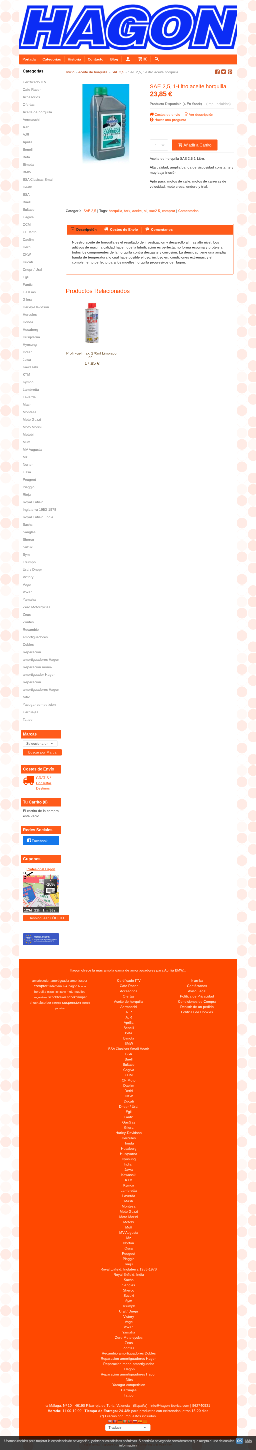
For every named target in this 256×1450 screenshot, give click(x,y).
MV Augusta (32, 450)
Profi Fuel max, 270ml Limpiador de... (92, 355)
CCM (27, 224)
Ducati (28, 262)
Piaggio (28, 487)
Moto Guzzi (32, 420)
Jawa (27, 360)
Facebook (40, 841)
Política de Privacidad (197, 996)
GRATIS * (43, 778)
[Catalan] (145, 1421)
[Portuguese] (130, 1421)
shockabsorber (40, 1002)
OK (239, 1441)
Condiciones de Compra (197, 1002)
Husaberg (30, 330)
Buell (26, 202)
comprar (168, 211)
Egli (25, 277)
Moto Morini (32, 427)
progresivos (40, 997)
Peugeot (29, 480)
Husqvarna (31, 337)
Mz (25, 457)
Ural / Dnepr (32, 570)
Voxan (27, 592)
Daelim (28, 240)
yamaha (59, 1008)
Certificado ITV (34, 82)
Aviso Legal (197, 991)
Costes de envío (167, 114)
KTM (26, 374)
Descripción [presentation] (86, 230)
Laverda (29, 397)
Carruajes (30, 712)
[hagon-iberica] (128, 27)
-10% (50, 884)
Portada (29, 59)
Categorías (51, 59)
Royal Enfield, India (38, 517)
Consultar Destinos (43, 785)
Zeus (27, 614)
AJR (26, 134)
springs (56, 1002)
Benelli (28, 150)
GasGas (29, 292)
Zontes (28, 622)
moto (70, 992)
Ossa (27, 472)
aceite (137, 211)
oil (145, 211)
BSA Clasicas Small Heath (38, 183)
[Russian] (135, 1421)
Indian (27, 352)
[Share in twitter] (223, 72)
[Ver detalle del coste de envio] (29, 781)
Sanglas (29, 532)
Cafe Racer (32, 90)
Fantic (27, 284)
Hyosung (30, 344)
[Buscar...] (157, 59)
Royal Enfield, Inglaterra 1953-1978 (39, 506)
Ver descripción (201, 114)
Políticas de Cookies (197, 1012)
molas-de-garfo (56, 991)
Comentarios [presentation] (161, 230)
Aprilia (27, 142)
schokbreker (57, 997)
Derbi (27, 247)
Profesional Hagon (40, 869)
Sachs (27, 524)
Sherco (28, 540)
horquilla (115, 211)
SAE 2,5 (90, 211)
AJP (26, 127)
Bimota (28, 164)
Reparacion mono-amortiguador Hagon (39, 670)
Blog (114, 59)
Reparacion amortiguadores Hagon (41, 656)
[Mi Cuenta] (127, 59)
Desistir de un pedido (197, 1007)
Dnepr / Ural (32, 270)
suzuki (86, 1002)
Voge (27, 584)
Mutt (26, 442)
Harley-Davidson (36, 307)
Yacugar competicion (39, 704)
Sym (26, 554)
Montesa (29, 412)
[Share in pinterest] (230, 72)
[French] (115, 1421)
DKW (27, 254)
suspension (71, 1002)
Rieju (27, 494)
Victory (28, 577)
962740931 (201, 1406)
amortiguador (59, 980)
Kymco (28, 382)
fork (127, 211)
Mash (27, 404)
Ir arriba (197, 980)
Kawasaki (30, 367)
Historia (74, 59)
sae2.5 (154, 211)
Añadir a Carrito (197, 145)
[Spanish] (140, 1421)
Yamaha (29, 600)
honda (82, 986)
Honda (28, 322)
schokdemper (76, 997)
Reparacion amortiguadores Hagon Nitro (41, 689)
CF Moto (29, 232)
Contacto (96, 59)
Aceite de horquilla (37, 112)
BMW (27, 172)
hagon (72, 986)
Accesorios (31, 97)
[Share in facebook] (217, 72)
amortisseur (78, 980)
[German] (120, 1421)
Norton (28, 464)
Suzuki (28, 547)
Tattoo (27, 720)
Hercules (30, 314)
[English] (110, 1421)
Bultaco (28, 210)
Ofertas (28, 104)
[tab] (83, 230)
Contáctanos (197, 986)
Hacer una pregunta (170, 120)
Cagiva (28, 217)
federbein (55, 986)
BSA (26, 194)
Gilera (27, 300)
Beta (26, 157)
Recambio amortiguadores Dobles (35, 637)
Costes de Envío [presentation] (123, 230)
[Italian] (125, 1421)
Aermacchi (31, 120)
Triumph (29, 562)
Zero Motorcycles (36, 607)
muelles (79, 992)
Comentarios (188, 211)
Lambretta (31, 390)
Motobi (28, 434)
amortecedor (41, 980)
